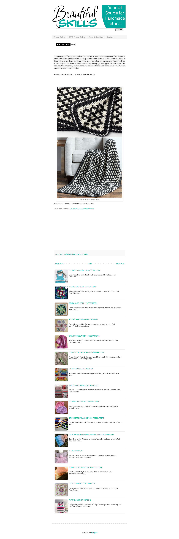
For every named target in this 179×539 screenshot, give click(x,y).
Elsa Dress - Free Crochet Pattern (84, 270)
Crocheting (67, 254)
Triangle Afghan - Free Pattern (83, 287)
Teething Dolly (75, 451)
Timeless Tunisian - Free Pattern (83, 385)
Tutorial (85, 254)
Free (73, 254)
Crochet (59, 254)
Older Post (120, 263)
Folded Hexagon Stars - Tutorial (83, 320)
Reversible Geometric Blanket (82, 209)
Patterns (78, 254)
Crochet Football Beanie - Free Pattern (86, 418)
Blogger (94, 533)
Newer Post (59, 263)
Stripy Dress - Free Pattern (81, 369)
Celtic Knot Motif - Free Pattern (83, 303)
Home (90, 263)
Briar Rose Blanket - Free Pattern (84, 336)
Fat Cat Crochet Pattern (80, 500)
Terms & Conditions (96, 37)
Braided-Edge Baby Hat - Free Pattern (85, 467)
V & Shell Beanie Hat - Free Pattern (84, 402)
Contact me (111, 37)
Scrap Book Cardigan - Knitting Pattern (86, 352)
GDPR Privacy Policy (77, 37)
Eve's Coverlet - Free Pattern (82, 484)
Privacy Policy (59, 37)
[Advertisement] (84, 82)
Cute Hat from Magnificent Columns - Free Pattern (91, 434)
